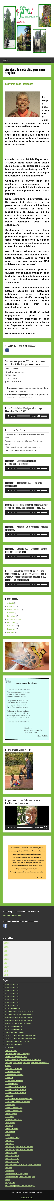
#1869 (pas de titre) (12, 990)
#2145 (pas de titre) (12, 999)
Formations (11, 616)
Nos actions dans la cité (13, 1120)
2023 (6, 954)
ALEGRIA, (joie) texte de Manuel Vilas (19, 1014)
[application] (27, 416)
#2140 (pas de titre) (12, 996)
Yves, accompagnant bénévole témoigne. (20, 1186)
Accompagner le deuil (12, 1008)
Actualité (10, 603)
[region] (27, 656)
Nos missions (10, 1123)
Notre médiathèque (11, 1129)
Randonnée (11, 629)
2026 (6, 943)
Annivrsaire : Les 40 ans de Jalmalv (18, 1023)
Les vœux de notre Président (15, 1087)
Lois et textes (10, 1105)
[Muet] (38, 416)
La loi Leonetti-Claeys (12, 1072)
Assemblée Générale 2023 (14, 1026)
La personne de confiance (14, 1075)
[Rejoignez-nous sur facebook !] (7, 350)
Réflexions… (9, 1141)
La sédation (9, 1078)
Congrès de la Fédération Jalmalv (17, 1041)
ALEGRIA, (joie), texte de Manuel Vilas (19, 1011)
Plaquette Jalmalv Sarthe (12, 916)
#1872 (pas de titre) (12, 993)
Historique (10, 1047)
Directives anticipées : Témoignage (17, 1054)
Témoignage (9, 1171)
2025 (6, 947)
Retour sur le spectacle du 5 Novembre (19, 1147)
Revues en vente (11, 1153)
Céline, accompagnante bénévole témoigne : (21, 1035)
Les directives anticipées (14, 1081)
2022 (6, 958)
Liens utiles (9, 1096)
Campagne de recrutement (14, 1032)
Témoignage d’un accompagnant (16, 1174)
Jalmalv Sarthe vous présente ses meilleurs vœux (23, 1060)
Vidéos (7, 1180)
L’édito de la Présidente (13, 1069)
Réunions (10, 632)
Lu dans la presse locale (13, 1108)
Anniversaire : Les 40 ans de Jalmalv (18, 1017)
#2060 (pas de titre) (12, 984)
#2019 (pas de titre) (12, 1005)
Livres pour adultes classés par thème (19, 1099)
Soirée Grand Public (12, 1159)
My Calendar (9, 1117)
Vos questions (10, 1183)
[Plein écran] (45, 827)
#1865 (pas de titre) (12, 987)
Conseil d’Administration (13, 1044)
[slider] (44, 416)
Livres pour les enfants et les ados (17, 1102)
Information (11, 622)
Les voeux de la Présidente (19, 84)
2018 (6, 974)
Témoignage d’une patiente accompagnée (20, 1177)
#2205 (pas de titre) (12, 1002)
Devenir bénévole (11, 1051)
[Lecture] (8, 416)
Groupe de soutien (14, 619)
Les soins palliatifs (11, 1084)
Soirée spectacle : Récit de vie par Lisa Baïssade (23, 1165)
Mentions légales (11, 1114)
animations (11, 606)
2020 (6, 966)
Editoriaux (11, 613)
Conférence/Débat (13, 609)
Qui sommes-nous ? (12, 1138)
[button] (27, 818)
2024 (6, 950)
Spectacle (8, 1168)
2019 (6, 970)
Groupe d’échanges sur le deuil (16, 1057)
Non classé (11, 626)
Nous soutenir (10, 1132)
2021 (6, 962)
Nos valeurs (9, 1126)
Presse (7, 1135)
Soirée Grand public (12, 1156)
